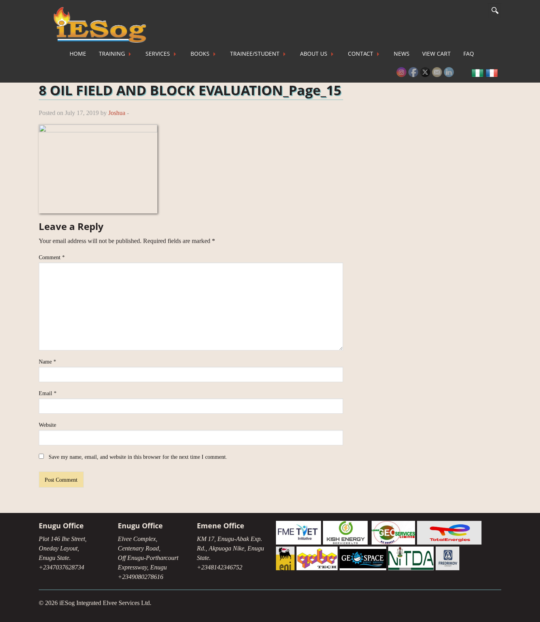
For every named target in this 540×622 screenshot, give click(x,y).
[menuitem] (78, 54)
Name (47, 362)
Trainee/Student (254, 53)
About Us (313, 53)
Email (48, 393)
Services (157, 53)
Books (200, 53)
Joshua (116, 112)
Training (112, 53)
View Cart (436, 53)
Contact (360, 53)
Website (47, 425)
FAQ (468, 53)
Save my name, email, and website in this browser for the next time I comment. (138, 457)
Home (78, 53)
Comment (52, 257)
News (402, 53)
